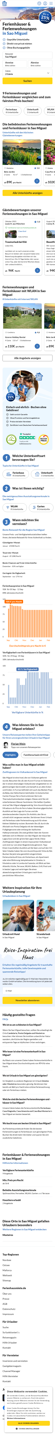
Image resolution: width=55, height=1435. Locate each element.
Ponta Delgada (24, 1033)
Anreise (9, 62)
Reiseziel (9, 54)
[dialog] (28, 1409)
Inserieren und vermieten (15, 1360)
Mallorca (7, 1270)
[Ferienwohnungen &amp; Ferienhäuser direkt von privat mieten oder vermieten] (4, 3)
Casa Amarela (22, 1111)
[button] (52, 3)
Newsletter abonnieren (27, 1000)
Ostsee (6, 1265)
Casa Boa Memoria (41, 1111)
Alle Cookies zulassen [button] (28, 1423)
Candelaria (12, 1033)
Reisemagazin (9, 1337)
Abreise (35, 62)
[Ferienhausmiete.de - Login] (46, 3)
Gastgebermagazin (12, 1366)
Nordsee (7, 1260)
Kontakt (7, 1347)
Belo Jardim (9, 172)
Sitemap (7, 1280)
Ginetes (45, 1081)
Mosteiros (40, 1033)
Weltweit (7, 1275)
